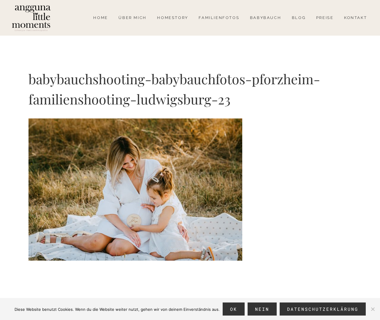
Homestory (172, 17)
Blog (298, 17)
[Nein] (373, 309)
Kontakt (355, 17)
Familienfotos (219, 17)
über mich (132, 17)
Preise (325, 17)
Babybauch (265, 17)
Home (100, 17)
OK (233, 309)
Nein (262, 309)
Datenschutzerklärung (322, 309)
